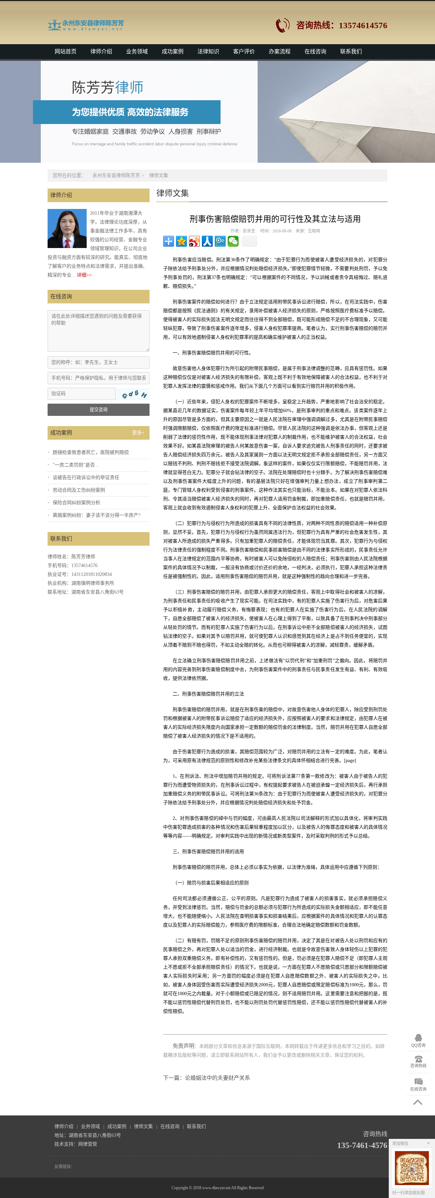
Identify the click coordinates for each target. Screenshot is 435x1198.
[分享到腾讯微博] (220, 241)
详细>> (84, 275)
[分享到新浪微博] (194, 241)
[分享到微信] (233, 241)
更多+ (138, 432)
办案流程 (280, 51)
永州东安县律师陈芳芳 (116, 175)
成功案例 (173, 51)
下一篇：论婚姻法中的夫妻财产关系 (206, 1078)
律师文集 (158, 175)
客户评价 (244, 51)
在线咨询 (315, 51)
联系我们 (351, 51)
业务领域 (137, 51)
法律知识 (208, 51)
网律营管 (87, 1144)
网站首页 (65, 51)
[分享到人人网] (207, 241)
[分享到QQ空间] (181, 241)
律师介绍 (101, 51)
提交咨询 (98, 409)
